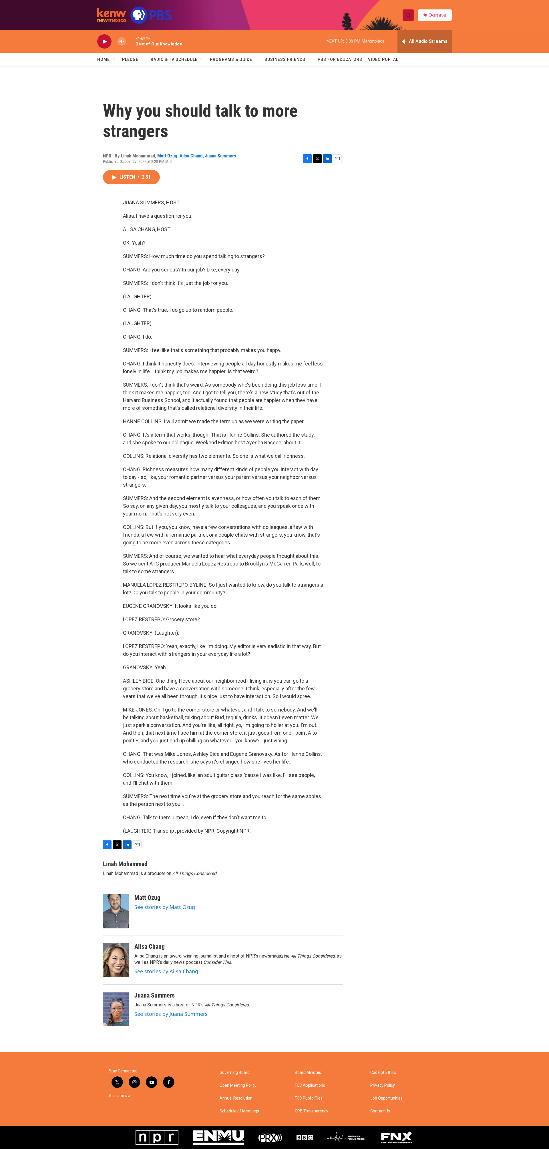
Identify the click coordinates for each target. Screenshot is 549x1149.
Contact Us (380, 1111)
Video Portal (383, 59)
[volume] (121, 41)
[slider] (131, 41)
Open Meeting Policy (238, 1085)
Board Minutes (308, 1072)
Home (103, 59)
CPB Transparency (311, 1111)
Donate (437, 15)
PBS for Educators (340, 59)
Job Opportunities (386, 1098)
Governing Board (235, 1072)
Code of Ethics (383, 1072)
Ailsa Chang (191, 156)
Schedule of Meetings (239, 1111)
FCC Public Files (309, 1098)
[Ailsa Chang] (116, 960)
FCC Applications (310, 1085)
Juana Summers (220, 156)
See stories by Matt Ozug (164, 907)
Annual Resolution (236, 1098)
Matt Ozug (167, 156)
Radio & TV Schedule (174, 59)
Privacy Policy (382, 1085)
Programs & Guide (231, 59)
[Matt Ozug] (116, 911)
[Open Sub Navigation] (114, 59)
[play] (104, 41)
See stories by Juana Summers (171, 1013)
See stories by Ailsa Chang (166, 971)
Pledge (130, 59)
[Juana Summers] (116, 1009)
